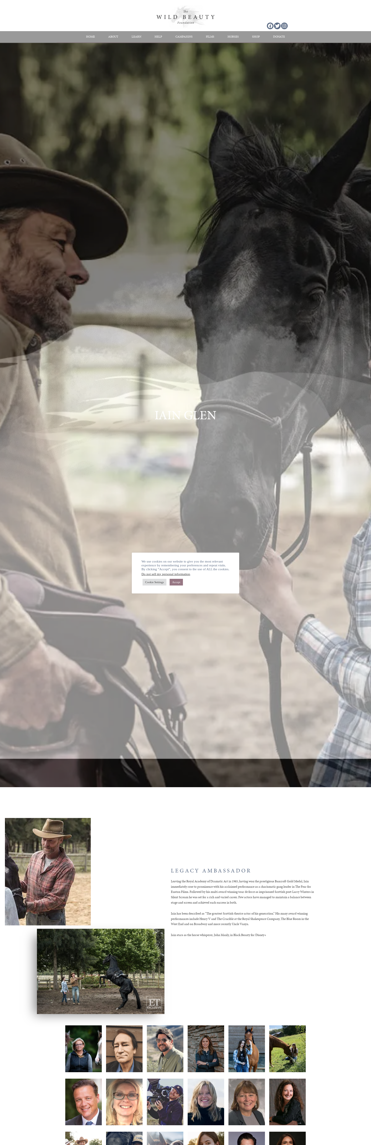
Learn (136, 37)
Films (210, 37)
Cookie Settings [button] (154, 582)
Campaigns (184, 37)
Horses (233, 37)
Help (158, 37)
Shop (256, 37)
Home (90, 37)
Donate (279, 37)
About (113, 37)
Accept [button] (176, 582)
